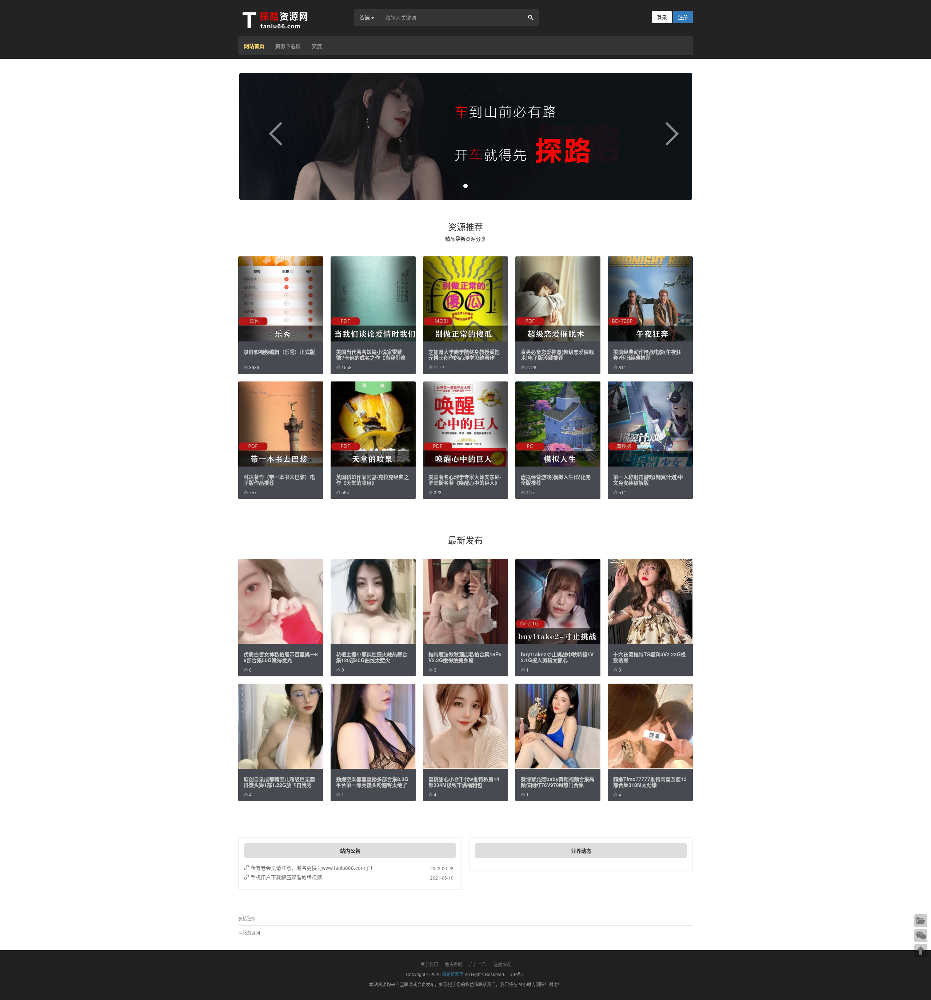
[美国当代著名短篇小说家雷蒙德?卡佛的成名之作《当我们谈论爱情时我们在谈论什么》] (373, 298)
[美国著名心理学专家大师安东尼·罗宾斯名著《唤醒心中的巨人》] (465, 424)
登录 (662, 17)
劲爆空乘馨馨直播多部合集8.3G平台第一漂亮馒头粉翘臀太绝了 (372, 781)
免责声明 (453, 964)
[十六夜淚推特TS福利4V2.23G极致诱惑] (650, 601)
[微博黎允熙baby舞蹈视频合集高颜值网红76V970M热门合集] (557, 726)
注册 (683, 17)
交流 (317, 45)
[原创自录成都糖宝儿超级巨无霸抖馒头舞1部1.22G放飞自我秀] (280, 726)
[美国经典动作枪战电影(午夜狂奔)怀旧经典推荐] (650, 298)
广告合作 (478, 964)
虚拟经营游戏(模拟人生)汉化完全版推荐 (556, 479)
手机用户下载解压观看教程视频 (286, 877)
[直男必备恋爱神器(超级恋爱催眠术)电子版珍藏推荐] (557, 298)
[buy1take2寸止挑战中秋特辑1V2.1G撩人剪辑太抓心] (557, 601)
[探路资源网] (285, 19)
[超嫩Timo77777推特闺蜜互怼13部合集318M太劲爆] (650, 726)
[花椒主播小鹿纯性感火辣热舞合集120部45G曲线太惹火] (373, 601)
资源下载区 (288, 45)
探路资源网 (249, 932)
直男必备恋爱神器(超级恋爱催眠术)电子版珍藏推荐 (557, 354)
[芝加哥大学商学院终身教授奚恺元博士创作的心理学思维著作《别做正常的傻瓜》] (465, 298)
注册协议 (502, 964)
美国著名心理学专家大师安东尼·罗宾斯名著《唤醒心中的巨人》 (464, 479)
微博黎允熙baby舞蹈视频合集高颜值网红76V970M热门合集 (557, 781)
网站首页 (254, 45)
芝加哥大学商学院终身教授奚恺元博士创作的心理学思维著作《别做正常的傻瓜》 (464, 357)
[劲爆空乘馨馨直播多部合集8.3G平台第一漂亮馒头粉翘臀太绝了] (373, 726)
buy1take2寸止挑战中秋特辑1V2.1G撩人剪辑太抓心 (557, 657)
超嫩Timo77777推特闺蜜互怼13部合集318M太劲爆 (650, 781)
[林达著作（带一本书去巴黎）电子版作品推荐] (280, 424)
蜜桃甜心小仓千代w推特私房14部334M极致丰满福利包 (463, 781)
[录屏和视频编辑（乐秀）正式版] (280, 298)
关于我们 (429, 964)
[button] (272, 136)
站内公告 (350, 850)
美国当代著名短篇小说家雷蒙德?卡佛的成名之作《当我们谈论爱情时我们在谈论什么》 (370, 357)
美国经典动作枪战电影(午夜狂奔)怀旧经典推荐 (647, 354)
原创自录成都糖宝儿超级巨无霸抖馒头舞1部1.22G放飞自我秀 (279, 781)
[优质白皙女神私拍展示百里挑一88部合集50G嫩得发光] (280, 601)
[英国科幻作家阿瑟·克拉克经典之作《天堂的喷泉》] (373, 424)
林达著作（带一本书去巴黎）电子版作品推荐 (279, 479)
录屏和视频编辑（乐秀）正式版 (279, 351)
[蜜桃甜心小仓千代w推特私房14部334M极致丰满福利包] (465, 726)
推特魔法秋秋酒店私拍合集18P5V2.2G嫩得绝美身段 (465, 657)
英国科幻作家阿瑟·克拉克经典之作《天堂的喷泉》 (372, 479)
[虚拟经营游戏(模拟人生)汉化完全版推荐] (557, 424)
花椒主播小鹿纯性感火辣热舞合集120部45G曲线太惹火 (371, 657)
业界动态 (581, 850)
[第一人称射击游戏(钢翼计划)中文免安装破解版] (650, 424)
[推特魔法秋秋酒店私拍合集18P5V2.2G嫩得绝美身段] (465, 601)
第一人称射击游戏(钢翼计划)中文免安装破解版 (648, 479)
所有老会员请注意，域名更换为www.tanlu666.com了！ (313, 867)
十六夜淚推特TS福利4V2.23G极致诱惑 (649, 657)
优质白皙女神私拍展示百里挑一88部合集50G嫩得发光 (281, 657)
